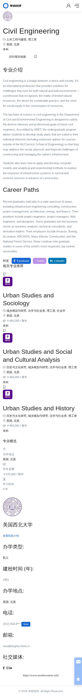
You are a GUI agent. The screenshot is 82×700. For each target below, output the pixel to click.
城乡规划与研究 (16, 310)
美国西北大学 (18, 525)
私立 (6, 557)
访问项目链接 (17, 56)
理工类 (32, 39)
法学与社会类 (36, 310)
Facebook (22, 260)
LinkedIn (58, 260)
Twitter (40, 260)
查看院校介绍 (11, 535)
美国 (9, 44)
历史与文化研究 (16, 367)
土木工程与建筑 (16, 39)
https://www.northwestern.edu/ (41, 675)
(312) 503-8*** (15, 623)
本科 (6, 49)
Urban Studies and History (39, 408)
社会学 (61, 310)
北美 (16, 44)
